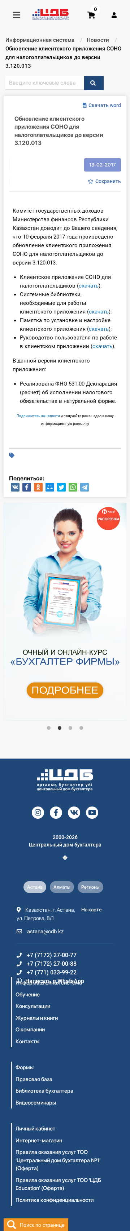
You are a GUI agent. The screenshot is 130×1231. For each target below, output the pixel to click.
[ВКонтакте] (15, 487)
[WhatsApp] (73, 487)
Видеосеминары (36, 1102)
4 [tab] (81, 728)
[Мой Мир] (50, 487)
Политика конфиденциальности (55, 1200)
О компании (30, 1029)
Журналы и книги (37, 1018)
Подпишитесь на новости (38, 416)
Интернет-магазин (39, 1140)
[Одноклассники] (38, 487)
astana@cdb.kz (45, 931)
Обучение (28, 994)
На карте (91, 909)
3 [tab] (70, 728)
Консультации (33, 1006)
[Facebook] (26, 487)
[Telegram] (84, 487)
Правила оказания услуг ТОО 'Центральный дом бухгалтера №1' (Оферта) (58, 1160)
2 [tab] (59, 728)
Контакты (27, 1041)
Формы (25, 1067)
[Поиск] (94, 83)
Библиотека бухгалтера (44, 1091)
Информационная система (49, 982)
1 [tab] (48, 728)
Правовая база (34, 1079)
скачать (89, 286)
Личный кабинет (35, 1128)
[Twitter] (61, 487)
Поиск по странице (42, 1224)
